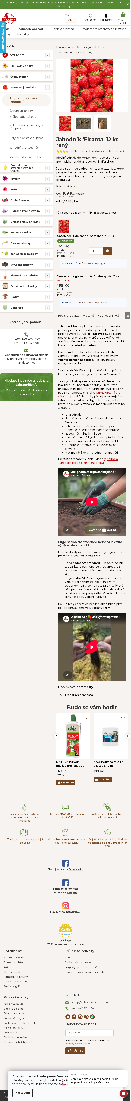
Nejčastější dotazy (14, 1027)
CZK (69, 19)
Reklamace (10, 1032)
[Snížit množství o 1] (100, 252)
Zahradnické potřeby (24, 254)
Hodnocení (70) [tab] (108, 315)
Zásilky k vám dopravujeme (25, 841)
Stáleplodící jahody (23, 116)
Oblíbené (90, 19)
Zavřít (62, 209)
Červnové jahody (21, 110)
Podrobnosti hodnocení (107, 151)
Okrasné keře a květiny (25, 211)
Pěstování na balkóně (24, 275)
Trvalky (15, 178)
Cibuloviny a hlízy (21, 66)
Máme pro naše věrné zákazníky (66, 841)
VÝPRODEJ (17, 55)
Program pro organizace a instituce (86, 972)
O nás (69, 957)
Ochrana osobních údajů (17, 1042)
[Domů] (66, 47)
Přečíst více (64, 186)
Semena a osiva (20, 232)
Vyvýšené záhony (21, 264)
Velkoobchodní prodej (78, 962)
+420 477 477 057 (26, 339)
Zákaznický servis (13, 1013)
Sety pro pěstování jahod (27, 138)
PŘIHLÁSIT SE (75, 1050)
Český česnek (19, 76)
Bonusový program (14, 1018)
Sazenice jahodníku (23, 87)
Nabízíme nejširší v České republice (24, 817)
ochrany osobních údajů (78, 1043)
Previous (56, 736)
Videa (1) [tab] (88, 315)
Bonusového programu (95, 263)
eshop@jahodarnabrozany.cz (26, 355)
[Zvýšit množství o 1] (100, 249)
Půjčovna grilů (11, 986)
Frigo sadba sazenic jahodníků (24, 100)
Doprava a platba (13, 1008)
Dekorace (16, 307)
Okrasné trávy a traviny (25, 221)
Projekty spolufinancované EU (83, 967)
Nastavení (22, 1092)
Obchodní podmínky (15, 1037)
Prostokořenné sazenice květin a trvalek (21, 168)
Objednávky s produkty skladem (108, 843)
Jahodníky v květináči (24, 147)
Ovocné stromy (20, 243)
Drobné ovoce (19, 200)
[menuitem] (30, 29)
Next (127, 736)
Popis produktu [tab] (69, 315)
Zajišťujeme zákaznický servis (108, 816)
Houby (14, 296)
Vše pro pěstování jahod (26, 157)
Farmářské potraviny (23, 286)
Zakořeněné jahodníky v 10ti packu (26, 126)
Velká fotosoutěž (13, 1003)
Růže (13, 189)
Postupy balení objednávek (19, 1023)
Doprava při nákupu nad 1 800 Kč (66, 816)
